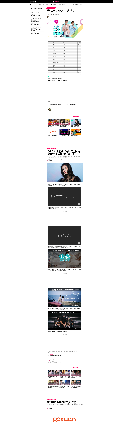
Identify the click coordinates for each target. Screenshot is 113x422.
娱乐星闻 (43, 4)
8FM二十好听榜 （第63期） (36, 8)
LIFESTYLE (50, 4)
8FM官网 (60, 78)
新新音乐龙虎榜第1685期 (35, 21)
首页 (37, 4)
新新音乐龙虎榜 (63, 351)
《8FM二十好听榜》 (53, 184)
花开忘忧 (73, 351)
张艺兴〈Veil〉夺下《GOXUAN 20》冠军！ (36, 30)
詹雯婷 (76, 351)
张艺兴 (59, 351)
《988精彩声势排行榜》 (61, 246)
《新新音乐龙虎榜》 (55, 269)
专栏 (60, 4)
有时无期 (70, 351)
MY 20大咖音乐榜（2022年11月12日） (36, 19)
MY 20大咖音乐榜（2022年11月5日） (36, 36)
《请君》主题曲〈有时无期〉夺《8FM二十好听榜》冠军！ (36, 12)
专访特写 (54, 4)
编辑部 (51, 160)
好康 (57, 4)
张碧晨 (56, 351)
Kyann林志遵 (74, 74)
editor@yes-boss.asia (63, 80)
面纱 (49, 352)
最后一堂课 (67, 351)
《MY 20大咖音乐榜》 (62, 308)
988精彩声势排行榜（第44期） (36, 27)
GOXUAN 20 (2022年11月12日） (36, 15)
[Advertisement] (64, 90)
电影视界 (47, 4)
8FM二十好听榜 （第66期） (35, 24)
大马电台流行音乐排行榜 (33, 7)
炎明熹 (49, 101)
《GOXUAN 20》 (62, 207)
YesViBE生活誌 (64, 4)
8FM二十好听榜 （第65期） (35, 33)
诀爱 (78, 351)
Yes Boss (64, 365)
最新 (40, 4)
